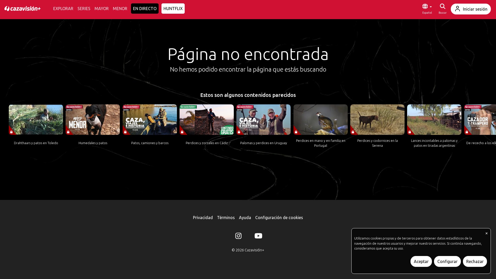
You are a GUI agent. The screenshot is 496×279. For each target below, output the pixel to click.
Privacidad (203, 217)
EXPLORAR (63, 8)
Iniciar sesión (475, 9)
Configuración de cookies (279, 217)
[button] (427, 9)
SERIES (84, 8)
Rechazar (475, 261)
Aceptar (421, 261)
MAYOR (102, 8)
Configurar (447, 261)
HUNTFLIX (173, 8)
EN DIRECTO (145, 8)
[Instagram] (238, 237)
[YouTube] (257, 237)
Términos (226, 217)
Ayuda (245, 217)
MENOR (120, 8)
